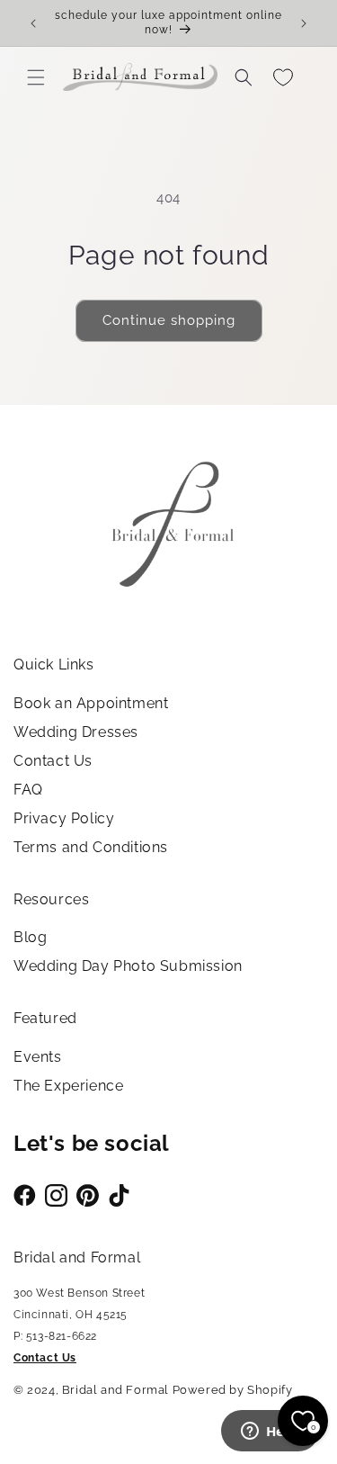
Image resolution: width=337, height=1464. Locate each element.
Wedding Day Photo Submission (128, 966)
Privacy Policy (63, 818)
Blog (30, 937)
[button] (36, 77)
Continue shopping (168, 320)
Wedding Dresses (75, 732)
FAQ (28, 789)
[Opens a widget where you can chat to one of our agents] (269, 1432)
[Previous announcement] (33, 23)
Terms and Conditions (90, 847)
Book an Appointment (90, 703)
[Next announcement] (304, 23)
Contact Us (53, 760)
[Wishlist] (283, 77)
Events (37, 1056)
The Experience (68, 1085)
